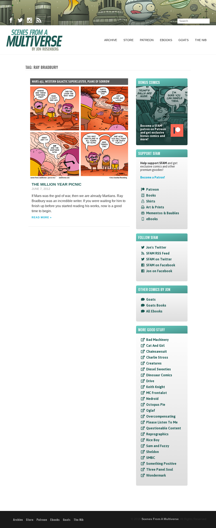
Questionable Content (163, 428)
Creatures (154, 363)
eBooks (152, 219)
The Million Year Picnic (56, 184)
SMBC (150, 458)
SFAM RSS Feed (157, 253)
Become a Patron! (152, 177)
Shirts (150, 201)
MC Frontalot (156, 393)
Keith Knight (155, 387)
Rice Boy (152, 440)
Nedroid (152, 399)
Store (128, 40)
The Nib (201, 40)
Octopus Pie (155, 404)
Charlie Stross (157, 357)
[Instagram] (29, 21)
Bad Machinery (157, 340)
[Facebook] (11, 21)
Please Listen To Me (162, 422)
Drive (150, 381)
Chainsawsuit (156, 351)
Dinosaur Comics (159, 375)
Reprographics (157, 434)
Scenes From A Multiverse (160, 519)
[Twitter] (20, 21)
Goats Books (156, 305)
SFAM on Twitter (159, 259)
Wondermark (156, 475)
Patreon (147, 40)
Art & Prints (155, 207)
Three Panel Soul (159, 469)
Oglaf (150, 410)
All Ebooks (154, 311)
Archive (110, 40)
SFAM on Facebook (160, 265)
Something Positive (161, 463)
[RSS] (38, 21)
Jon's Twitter (156, 247)
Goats (183, 40)
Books (151, 195)
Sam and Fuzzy (157, 446)
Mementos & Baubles (162, 213)
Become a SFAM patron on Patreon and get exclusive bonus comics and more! (153, 132)
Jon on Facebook (159, 271)
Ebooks (166, 40)
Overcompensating (161, 416)
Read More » (42, 217)
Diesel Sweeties (158, 369)
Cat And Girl (155, 345)
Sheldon (152, 452)
